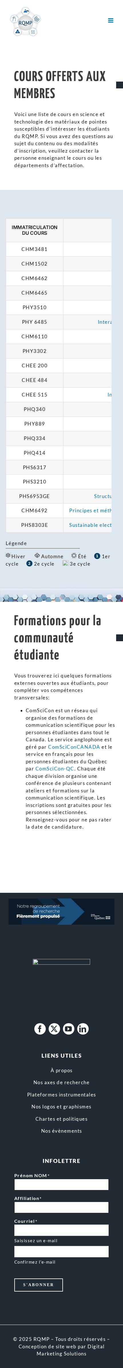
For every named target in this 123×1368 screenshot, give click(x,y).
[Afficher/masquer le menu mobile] (111, 20)
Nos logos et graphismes (61, 1107)
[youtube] (68, 1029)
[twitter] (54, 1029)
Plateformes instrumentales (61, 1095)
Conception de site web (48, 1346)
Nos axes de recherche (61, 1082)
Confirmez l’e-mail (35, 1261)
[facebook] (40, 1029)
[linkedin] (83, 1029)
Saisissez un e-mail (36, 1240)
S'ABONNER (38, 1285)
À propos (62, 1070)
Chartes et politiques (61, 1119)
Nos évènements (61, 1131)
